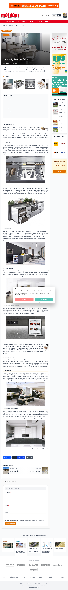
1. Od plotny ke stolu (9, 98)
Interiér (24, 21)
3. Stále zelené (8, 102)
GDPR (47, 583)
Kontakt (29, 583)
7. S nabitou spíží (9, 110)
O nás (41, 15)
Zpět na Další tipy (7, 30)
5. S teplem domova (9, 106)
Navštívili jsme (10, 21)
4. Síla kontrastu (8, 104)
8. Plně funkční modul (10, 112)
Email (6, 512)
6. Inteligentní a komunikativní (12, 108)
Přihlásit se (59, 171)
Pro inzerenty (38, 583)
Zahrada (32, 21)
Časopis (47, 15)
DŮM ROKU (47, 21)
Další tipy (39, 21)
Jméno (7, 505)
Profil (21, 583)
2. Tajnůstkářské (8, 100)
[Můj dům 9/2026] (65, 15)
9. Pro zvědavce (8, 114)
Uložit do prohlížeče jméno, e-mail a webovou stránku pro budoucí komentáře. (24, 520)
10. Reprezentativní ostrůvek (11, 116)
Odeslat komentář (10, 523)
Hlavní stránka (4, 25)
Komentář (8, 492)
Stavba (18, 21)
